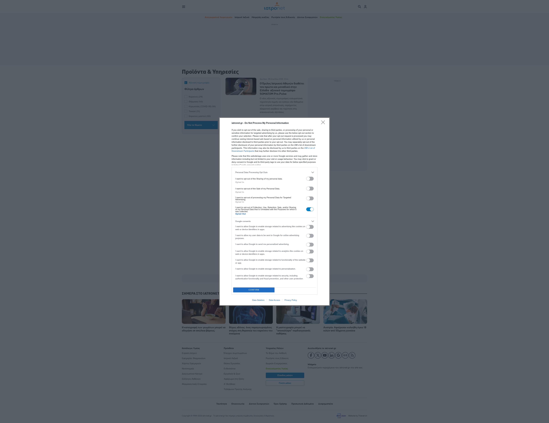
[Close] (324, 123)
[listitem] (274, 172)
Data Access (274, 300)
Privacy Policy (291, 300)
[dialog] (274, 212)
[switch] (310, 179)
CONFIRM (254, 290)
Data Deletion (258, 300)
